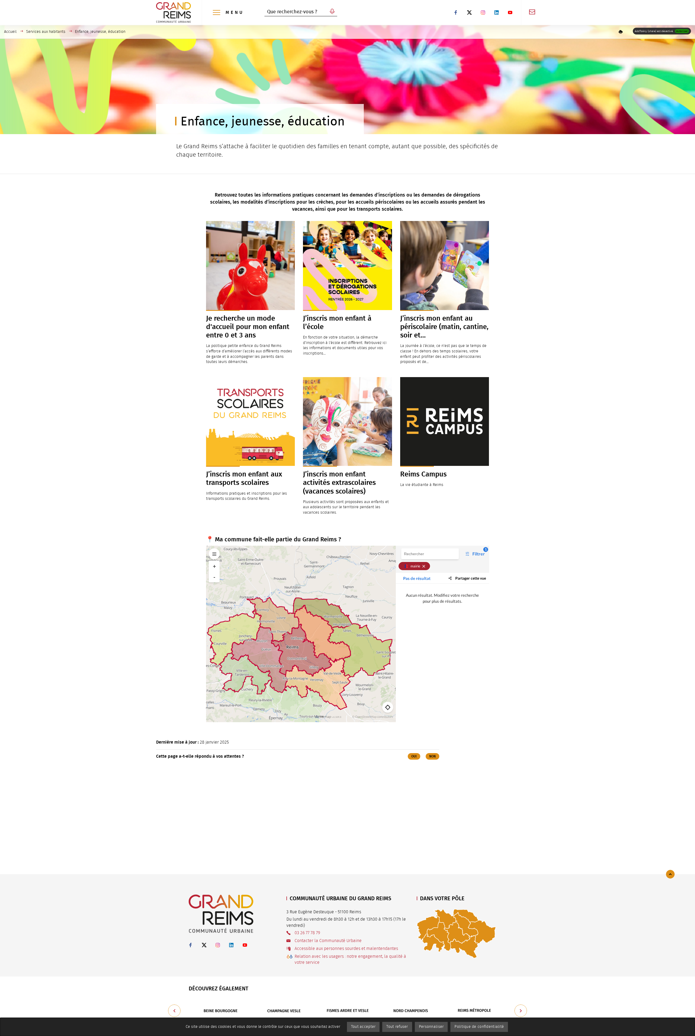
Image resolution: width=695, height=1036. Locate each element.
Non (432, 756)
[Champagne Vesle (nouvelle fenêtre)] (284, 1010)
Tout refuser (397, 1027)
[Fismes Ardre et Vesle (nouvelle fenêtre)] (347, 1010)
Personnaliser (431, 1027)
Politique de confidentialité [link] (479, 1027)
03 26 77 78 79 (307, 933)
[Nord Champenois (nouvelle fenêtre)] (411, 1010)
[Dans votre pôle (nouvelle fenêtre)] (456, 933)
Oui (414, 756)
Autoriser (682, 31)
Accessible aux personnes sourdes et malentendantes (346, 948)
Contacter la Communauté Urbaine (328, 941)
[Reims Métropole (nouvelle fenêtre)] (474, 1010)
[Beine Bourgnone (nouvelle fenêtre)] (220, 1010)
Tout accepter (363, 1027)
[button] (621, 32)
